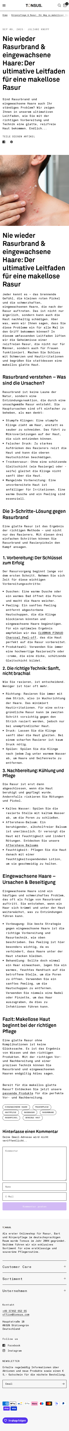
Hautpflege (10, 1112)
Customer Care (17, 1266)
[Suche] (59, 5)
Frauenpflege (42, 1107)
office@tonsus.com (16, 1314)
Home (5, 15)
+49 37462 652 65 (15, 1310)
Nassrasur (29, 1112)
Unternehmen (15, 1290)
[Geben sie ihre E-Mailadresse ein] (63, 1384)
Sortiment (13, 1278)
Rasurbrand (48, 1112)
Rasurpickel (11, 1117)
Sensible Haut (32, 1117)
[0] (64, 5)
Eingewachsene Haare (16, 1107)
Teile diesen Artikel (19, 136)
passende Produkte (18, 1093)
